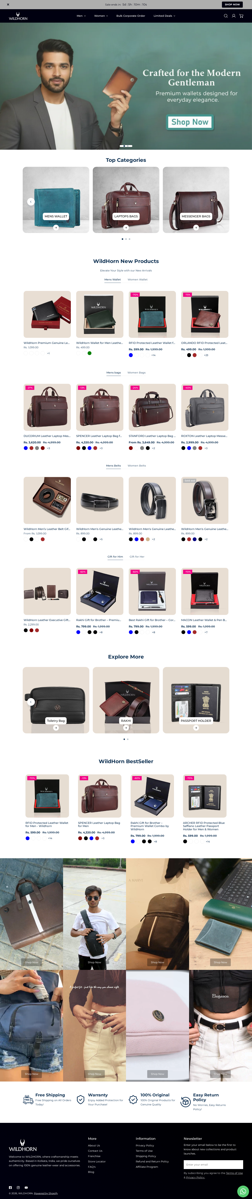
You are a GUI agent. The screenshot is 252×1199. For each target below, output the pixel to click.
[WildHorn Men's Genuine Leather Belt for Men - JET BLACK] (84, 539)
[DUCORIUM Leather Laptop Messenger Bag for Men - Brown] (31, 448)
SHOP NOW (232, 4)
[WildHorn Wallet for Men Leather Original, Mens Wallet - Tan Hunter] (78, 353)
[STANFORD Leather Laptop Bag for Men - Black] (148, 448)
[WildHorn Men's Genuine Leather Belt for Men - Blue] (136, 539)
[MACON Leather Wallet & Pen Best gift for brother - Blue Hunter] (200, 632)
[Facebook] (10, 1187)
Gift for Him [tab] (115, 556)
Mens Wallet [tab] (112, 279)
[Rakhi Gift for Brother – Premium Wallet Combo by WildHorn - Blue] (78, 632)
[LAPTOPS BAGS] (126, 200)
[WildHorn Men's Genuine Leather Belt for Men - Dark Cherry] (78, 539)
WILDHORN (25, 1193)
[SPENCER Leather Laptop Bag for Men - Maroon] (78, 448)
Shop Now (31, 962)
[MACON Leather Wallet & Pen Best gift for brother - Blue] (189, 632)
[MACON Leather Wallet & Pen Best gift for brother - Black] (183, 632)
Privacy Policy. (195, 1177)
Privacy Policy (145, 1145)
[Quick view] (64, 334)
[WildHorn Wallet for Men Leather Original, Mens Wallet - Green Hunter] (84, 353)
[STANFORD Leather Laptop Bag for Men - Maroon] (131, 448)
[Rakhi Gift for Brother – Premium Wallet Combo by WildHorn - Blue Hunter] (84, 632)
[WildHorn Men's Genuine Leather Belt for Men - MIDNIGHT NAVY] (195, 539)
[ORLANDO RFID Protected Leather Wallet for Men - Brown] (195, 355)
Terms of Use (144, 1150)
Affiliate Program (147, 1166)
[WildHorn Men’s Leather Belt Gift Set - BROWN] (43, 539)
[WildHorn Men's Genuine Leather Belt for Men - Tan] (148, 539)
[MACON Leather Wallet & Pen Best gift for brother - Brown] (195, 632)
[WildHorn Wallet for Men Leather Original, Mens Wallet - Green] (89, 353)
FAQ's (92, 1166)
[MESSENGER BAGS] (196, 200)
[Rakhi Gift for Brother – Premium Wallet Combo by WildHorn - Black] (89, 632)
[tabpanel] (126, 324)
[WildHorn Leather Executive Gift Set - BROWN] (37, 630)
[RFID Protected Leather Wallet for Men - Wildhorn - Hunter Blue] (131, 355)
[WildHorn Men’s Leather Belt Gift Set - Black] (31, 539)
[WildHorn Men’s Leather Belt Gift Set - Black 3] (26, 539)
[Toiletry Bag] (56, 700)
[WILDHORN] (18, 16)
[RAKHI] (126, 700)
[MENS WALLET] (56, 200)
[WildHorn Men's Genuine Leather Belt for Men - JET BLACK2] (89, 539)
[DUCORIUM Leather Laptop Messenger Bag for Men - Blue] (26, 448)
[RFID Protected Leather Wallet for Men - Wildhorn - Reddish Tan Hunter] (148, 355)
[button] (241, 16)
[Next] (239, 202)
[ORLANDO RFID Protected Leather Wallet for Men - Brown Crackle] (183, 355)
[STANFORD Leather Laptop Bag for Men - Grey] (142, 448)
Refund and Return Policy (152, 1161)
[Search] (226, 16)
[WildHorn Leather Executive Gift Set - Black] (26, 630)
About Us (94, 1145)
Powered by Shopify (46, 1193)
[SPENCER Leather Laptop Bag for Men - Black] (84, 448)
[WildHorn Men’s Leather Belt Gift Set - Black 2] (37, 539)
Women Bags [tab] (136, 372)
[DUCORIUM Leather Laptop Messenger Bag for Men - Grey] (37, 448)
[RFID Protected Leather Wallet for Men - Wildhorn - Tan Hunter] (142, 355)
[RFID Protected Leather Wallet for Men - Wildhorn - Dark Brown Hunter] (136, 355)
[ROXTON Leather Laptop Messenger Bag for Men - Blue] (189, 448)
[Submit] (238, 1164)
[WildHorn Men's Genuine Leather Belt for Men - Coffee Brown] (142, 539)
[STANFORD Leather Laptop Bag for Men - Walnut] (136, 448)
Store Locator (97, 1161)
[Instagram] (18, 1187)
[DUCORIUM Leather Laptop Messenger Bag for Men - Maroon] (43, 448)
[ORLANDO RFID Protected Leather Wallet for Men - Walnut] (200, 355)
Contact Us (95, 1150)
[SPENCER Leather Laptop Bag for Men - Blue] (89, 448)
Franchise (94, 1156)
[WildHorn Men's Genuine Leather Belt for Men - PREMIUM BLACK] (95, 539)
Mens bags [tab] (113, 372)
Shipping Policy (146, 1156)
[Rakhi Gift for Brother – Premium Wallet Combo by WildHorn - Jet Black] (95, 632)
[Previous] (31, 202)
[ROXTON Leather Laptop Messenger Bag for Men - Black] (183, 448)
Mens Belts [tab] (113, 465)
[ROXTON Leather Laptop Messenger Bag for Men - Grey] (195, 448)
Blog (91, 1172)
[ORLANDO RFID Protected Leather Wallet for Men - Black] (189, 355)
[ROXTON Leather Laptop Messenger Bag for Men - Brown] (200, 448)
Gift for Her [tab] (137, 556)
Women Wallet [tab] (138, 279)
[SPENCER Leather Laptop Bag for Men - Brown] (95, 448)
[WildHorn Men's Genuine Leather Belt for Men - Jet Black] (183, 539)
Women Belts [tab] (137, 465)
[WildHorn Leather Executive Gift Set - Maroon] (31, 630)
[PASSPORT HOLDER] (196, 700)
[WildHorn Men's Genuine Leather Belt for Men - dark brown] (189, 539)
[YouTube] (26, 1187)
